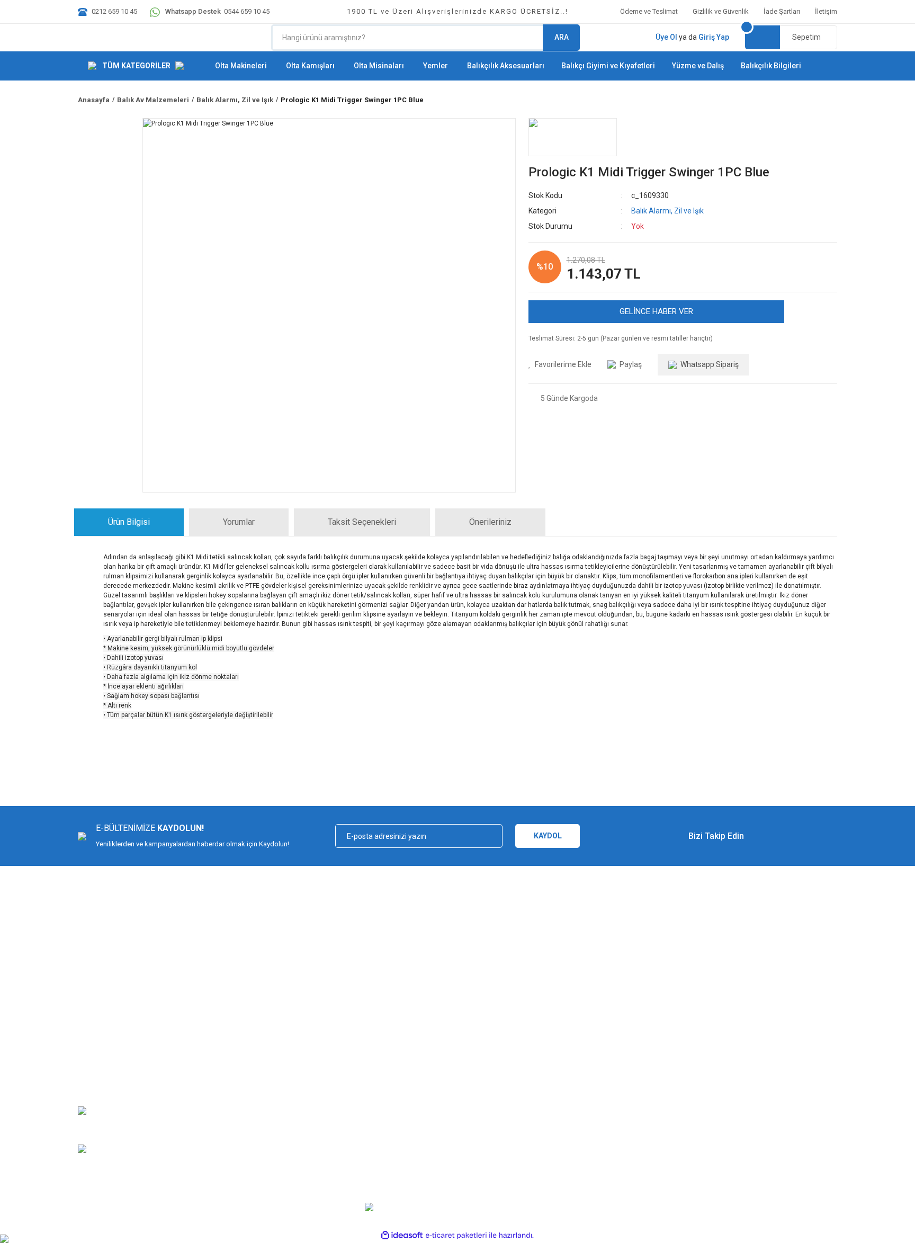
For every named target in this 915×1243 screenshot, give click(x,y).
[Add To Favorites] (559, 364)
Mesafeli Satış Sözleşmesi (247, 1020)
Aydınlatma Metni (619, 1082)
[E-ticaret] (456, 1235)
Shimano (413, 1051)
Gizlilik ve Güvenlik (721, 11)
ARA (561, 37)
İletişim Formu (99, 1067)
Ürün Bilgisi (129, 522)
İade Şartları (782, 11)
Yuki (406, 1020)
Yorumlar (239, 522)
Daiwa (409, 1067)
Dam (407, 1113)
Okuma (410, 1082)
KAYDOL (548, 835)
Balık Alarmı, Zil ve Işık (667, 211)
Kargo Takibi (97, 1051)
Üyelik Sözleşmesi (621, 1020)
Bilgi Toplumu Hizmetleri (629, 1051)
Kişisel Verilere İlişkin (625, 1067)
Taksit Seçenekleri (362, 522)
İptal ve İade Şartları (237, 1051)
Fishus (410, 1036)
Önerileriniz (490, 522)
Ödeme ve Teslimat (649, 11)
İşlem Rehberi (613, 1036)
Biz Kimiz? (94, 1020)
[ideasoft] (402, 1235)
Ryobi (408, 1098)
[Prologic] (572, 137)
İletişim (826, 11)
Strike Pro (414, 1129)
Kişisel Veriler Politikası (241, 1067)
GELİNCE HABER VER (656, 311)
